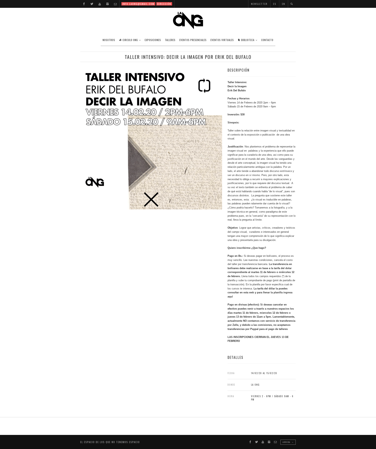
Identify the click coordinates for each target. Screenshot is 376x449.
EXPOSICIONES (153, 40)
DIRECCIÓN (164, 3)
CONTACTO (267, 40)
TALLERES (170, 40)
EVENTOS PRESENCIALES (193, 40)
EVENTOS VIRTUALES (222, 40)
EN (283, 3)
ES (274, 3)
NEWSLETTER (259, 3)
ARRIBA (287, 442)
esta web (249, 292)
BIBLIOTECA (247, 40)
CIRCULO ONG (130, 40)
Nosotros (109, 40)
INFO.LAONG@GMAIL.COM (138, 3)
